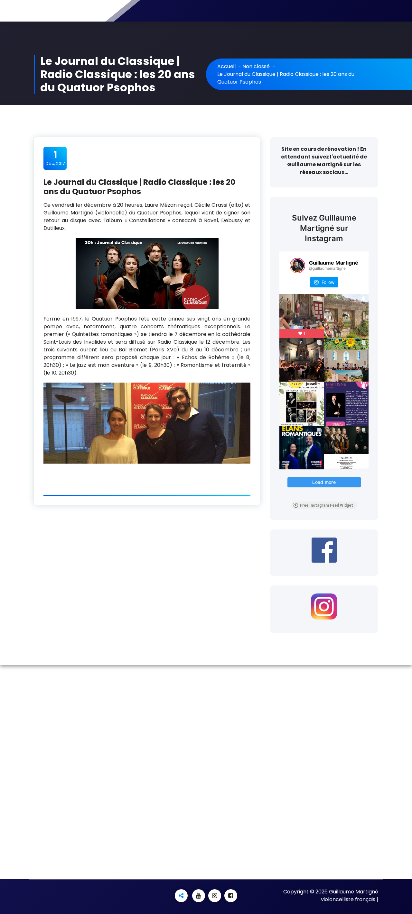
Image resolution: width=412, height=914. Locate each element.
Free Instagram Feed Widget (326, 505)
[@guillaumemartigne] (297, 265)
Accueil (226, 66)
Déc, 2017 (55, 158)
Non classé (256, 66)
